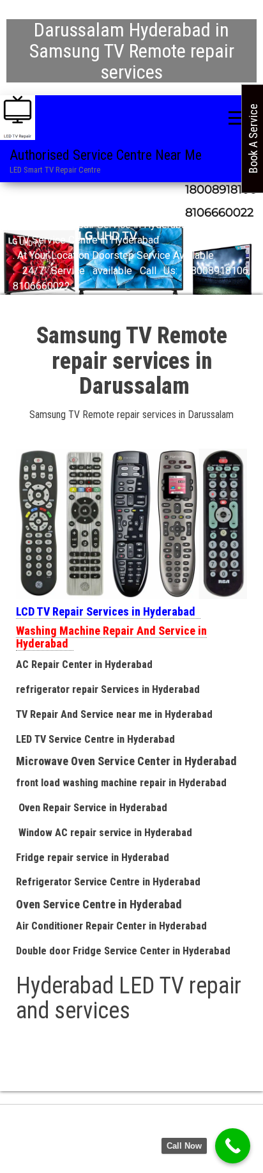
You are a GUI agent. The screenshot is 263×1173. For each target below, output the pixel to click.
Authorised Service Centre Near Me (106, 155)
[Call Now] (232, 1145)
